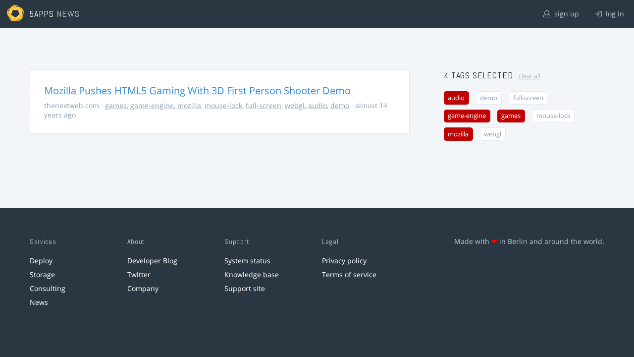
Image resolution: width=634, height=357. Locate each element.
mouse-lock (223, 105)
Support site (244, 288)
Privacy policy (344, 260)
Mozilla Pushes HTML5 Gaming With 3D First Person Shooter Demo (197, 90)
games (116, 105)
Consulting (47, 288)
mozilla (189, 105)
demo (339, 105)
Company (142, 288)
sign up (565, 13)
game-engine (152, 105)
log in (614, 13)
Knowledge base (251, 274)
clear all (529, 76)
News (39, 302)
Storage (42, 274)
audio (317, 105)
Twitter (139, 274)
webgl (295, 105)
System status (247, 260)
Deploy (41, 260)
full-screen (263, 105)
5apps (41, 13)
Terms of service (349, 274)
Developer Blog (152, 260)
